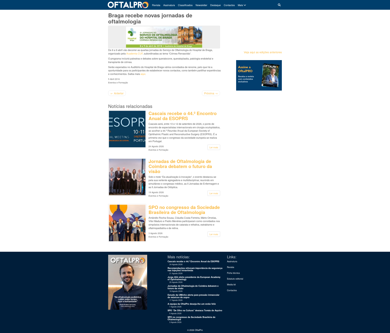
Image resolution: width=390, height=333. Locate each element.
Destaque (215, 5)
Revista (156, 5)
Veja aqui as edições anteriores (263, 52)
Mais (241, 5)
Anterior (117, 93)
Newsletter (201, 5)
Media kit (231, 284)
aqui (143, 74)
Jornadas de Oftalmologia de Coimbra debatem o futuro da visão (180, 166)
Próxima (211, 93)
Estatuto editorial (235, 278)
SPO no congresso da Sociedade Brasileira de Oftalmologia (184, 209)
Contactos (229, 5)
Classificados (185, 5)
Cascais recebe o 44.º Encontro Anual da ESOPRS (183, 115)
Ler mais (213, 147)
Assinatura (169, 5)
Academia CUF (134, 53)
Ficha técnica (233, 272)
